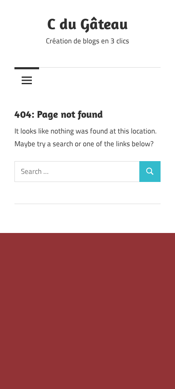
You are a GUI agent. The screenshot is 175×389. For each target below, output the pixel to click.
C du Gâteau (87, 23)
